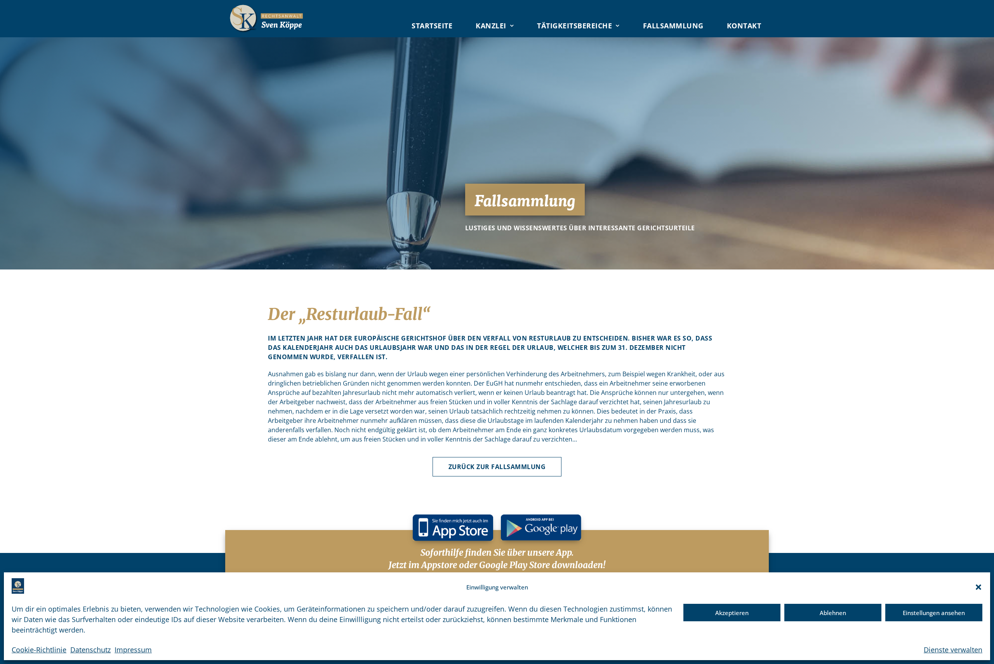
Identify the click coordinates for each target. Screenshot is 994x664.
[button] (978, 587)
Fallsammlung (673, 25)
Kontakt (744, 25)
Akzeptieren (732, 613)
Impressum (133, 649)
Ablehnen (833, 613)
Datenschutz (90, 649)
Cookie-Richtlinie (39, 649)
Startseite (432, 25)
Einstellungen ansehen (934, 613)
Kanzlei (491, 25)
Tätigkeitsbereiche (574, 25)
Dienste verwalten (953, 649)
